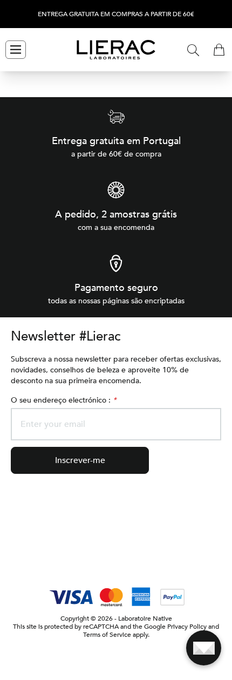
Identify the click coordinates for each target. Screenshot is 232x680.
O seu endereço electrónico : (63, 400)
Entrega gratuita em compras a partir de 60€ (116, 14)
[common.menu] (15, 49)
